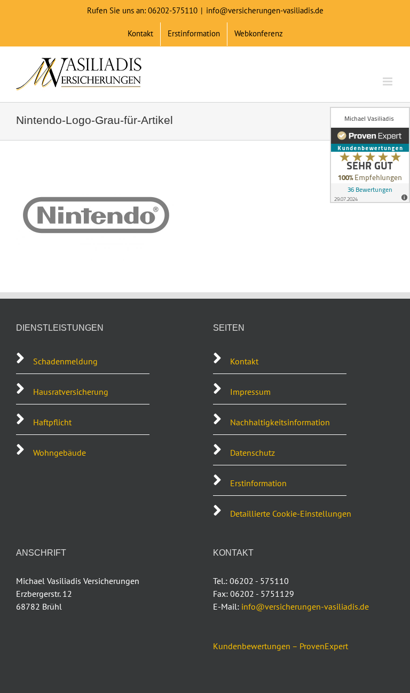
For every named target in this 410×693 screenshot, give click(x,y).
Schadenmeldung (66, 361)
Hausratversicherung (70, 391)
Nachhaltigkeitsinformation (280, 422)
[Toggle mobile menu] (388, 81)
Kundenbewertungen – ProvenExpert (280, 646)
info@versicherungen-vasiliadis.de (265, 10)
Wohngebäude (59, 452)
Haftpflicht (52, 422)
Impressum (250, 391)
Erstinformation (258, 483)
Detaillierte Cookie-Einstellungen (290, 513)
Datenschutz (252, 452)
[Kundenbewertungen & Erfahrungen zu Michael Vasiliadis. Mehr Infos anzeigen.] (370, 155)
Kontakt (244, 361)
